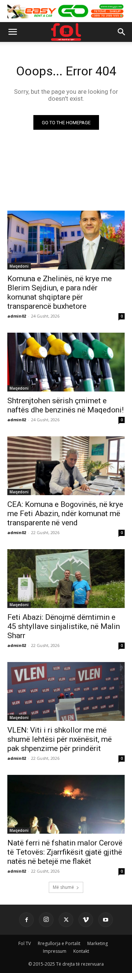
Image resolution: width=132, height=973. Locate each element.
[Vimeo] (85, 919)
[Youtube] (105, 919)
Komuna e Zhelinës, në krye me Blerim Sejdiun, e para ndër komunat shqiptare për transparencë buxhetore (59, 292)
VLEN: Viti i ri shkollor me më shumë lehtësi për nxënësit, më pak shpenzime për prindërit (59, 739)
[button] (12, 32)
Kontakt (81, 951)
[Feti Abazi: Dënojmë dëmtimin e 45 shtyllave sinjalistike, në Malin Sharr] (66, 578)
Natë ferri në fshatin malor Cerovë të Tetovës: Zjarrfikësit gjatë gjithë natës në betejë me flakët (64, 852)
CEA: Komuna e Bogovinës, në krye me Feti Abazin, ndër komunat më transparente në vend (65, 513)
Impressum (54, 951)
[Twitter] (66, 919)
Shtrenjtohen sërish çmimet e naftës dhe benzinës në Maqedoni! (65, 405)
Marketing (97, 943)
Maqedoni (19, 266)
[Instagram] (46, 919)
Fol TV (24, 943)
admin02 (16, 316)
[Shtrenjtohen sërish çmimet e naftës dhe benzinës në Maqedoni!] (66, 362)
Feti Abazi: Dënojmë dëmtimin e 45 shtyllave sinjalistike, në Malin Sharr (63, 626)
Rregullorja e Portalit (59, 943)
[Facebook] (26, 919)
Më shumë (63, 887)
